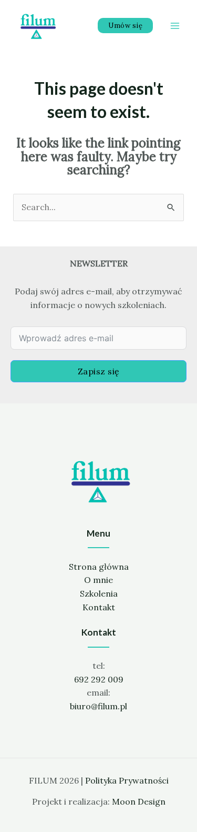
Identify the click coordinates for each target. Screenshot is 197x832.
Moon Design (138, 801)
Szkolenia (99, 593)
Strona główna (99, 566)
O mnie (98, 580)
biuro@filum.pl (98, 706)
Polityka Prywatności (127, 780)
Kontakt (98, 607)
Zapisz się (99, 371)
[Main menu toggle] (174, 25)
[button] (125, 25)
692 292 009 (98, 679)
